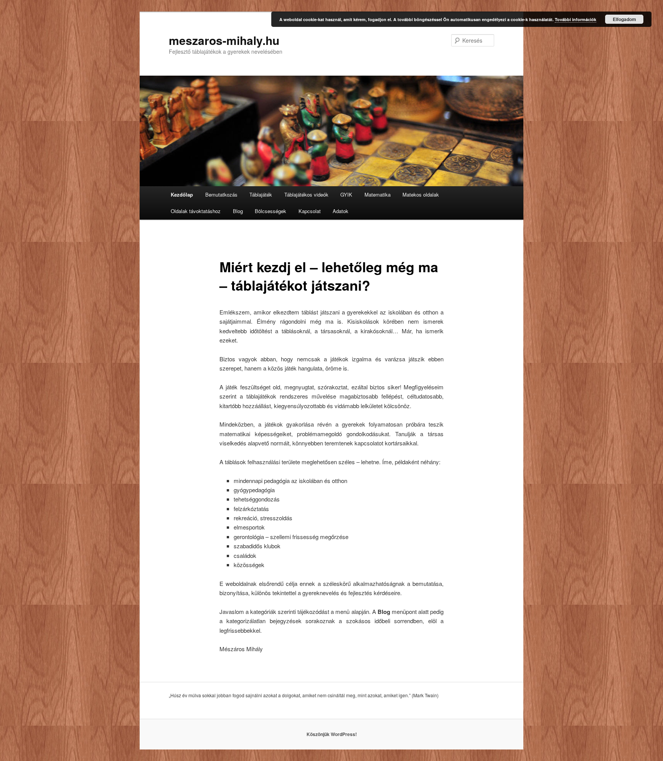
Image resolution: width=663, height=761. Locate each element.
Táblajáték (260, 194)
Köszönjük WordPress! (332, 734)
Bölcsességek (270, 211)
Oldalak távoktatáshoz (196, 211)
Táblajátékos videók (306, 194)
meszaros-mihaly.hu (224, 40)
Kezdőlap (182, 194)
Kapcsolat (310, 211)
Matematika (377, 194)
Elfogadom (624, 19)
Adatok (340, 211)
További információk (575, 19)
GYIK (346, 194)
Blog (238, 211)
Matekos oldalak (420, 194)
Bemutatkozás (221, 194)
